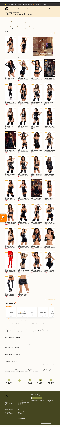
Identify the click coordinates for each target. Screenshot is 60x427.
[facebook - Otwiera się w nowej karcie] (21, 396)
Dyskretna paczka (20, 414)
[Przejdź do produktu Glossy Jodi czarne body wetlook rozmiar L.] (10, 116)
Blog (18, 415)
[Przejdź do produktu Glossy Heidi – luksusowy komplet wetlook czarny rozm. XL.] (49, 212)
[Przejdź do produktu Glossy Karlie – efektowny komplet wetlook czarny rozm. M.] (23, 140)
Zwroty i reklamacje (8, 405)
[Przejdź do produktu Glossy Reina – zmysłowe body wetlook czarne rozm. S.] (23, 260)
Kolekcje (19, 412)
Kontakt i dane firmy (21, 411)
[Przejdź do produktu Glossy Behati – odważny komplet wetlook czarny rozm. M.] (10, 236)
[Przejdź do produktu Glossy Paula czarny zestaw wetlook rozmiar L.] (23, 116)
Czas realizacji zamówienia (9, 413)
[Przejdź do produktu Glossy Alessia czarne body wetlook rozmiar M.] (10, 68)
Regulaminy (6, 402)
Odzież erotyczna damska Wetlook (18, 21)
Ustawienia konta (20, 404)
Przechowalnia (20, 405)
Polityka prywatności (8, 404)
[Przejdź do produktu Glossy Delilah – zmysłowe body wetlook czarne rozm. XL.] (23, 44)
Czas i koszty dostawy (8, 412)
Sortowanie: (6, 31)
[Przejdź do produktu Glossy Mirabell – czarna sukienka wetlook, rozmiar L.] (23, 68)
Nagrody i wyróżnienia (21, 418)
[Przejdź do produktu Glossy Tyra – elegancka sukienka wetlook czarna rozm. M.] (23, 212)
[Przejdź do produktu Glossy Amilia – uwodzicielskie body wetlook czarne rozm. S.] (49, 140)
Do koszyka (15, 52)
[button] (51, 304)
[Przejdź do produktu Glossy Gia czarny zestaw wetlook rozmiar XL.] (10, 44)
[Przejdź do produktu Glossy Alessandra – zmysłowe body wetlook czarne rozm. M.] (36, 212)
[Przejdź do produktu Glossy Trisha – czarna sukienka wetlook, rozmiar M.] (36, 92)
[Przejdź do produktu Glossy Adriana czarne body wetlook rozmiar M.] (36, 116)
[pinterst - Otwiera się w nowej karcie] (18, 396)
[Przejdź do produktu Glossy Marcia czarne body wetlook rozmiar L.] (49, 92)
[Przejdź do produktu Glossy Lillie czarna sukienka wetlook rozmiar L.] (10, 164)
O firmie (19, 417)
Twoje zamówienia (20, 403)
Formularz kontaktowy (8, 403)
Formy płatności (7, 411)
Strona (50, 33)
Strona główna (6, 12)
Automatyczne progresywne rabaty (23, 402)
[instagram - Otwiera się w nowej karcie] (19, 396)
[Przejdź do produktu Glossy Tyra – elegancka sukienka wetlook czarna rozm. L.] (10, 188)
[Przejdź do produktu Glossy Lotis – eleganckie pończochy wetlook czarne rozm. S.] (10, 284)
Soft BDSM (10, 12)
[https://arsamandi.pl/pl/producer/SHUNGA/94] (43, 47)
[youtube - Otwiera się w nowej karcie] (22, 396)
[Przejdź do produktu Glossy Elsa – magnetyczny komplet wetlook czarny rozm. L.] (49, 116)
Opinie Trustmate (20, 413)
